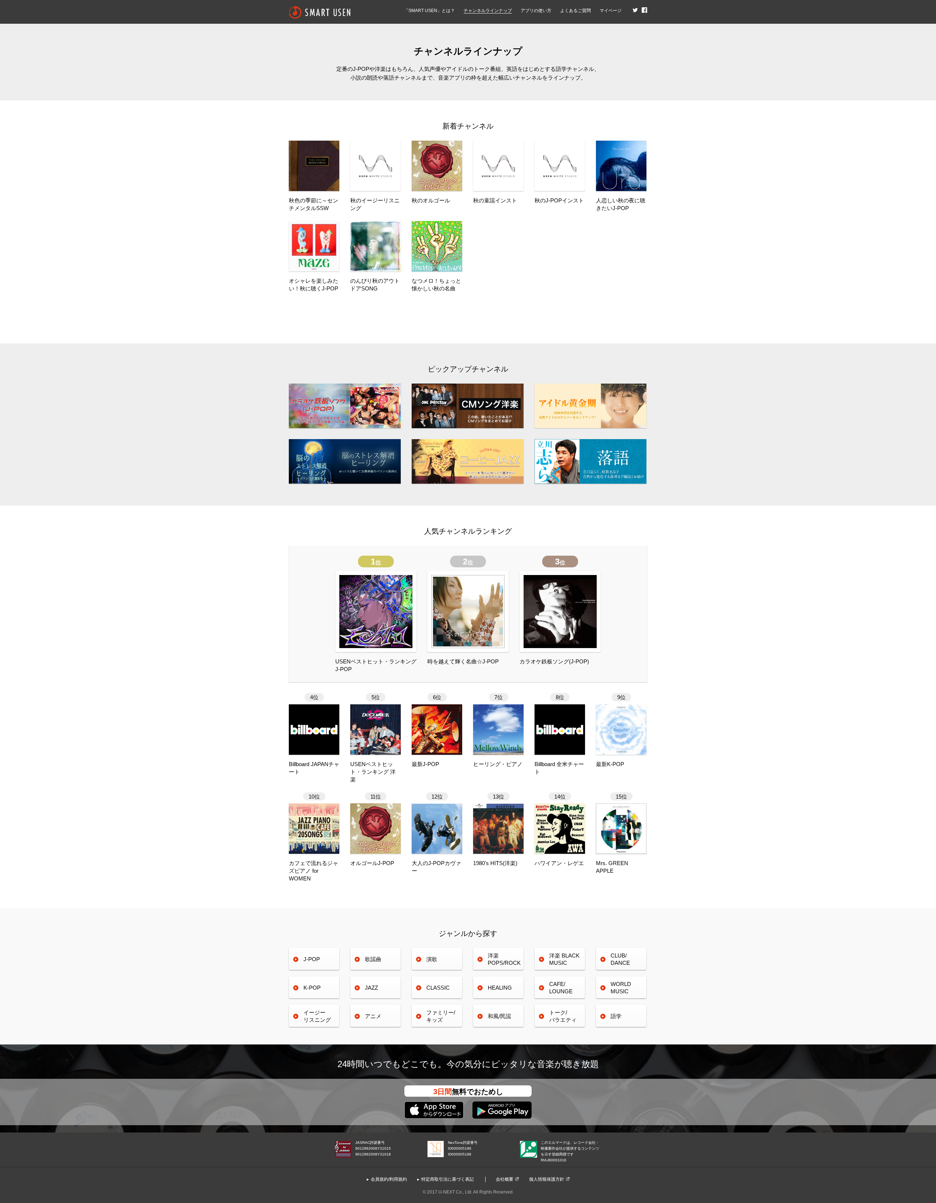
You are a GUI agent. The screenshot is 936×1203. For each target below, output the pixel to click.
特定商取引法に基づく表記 (447, 1179)
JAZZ (371, 988)
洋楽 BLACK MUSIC (564, 959)
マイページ (611, 10)
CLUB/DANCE (620, 959)
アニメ (373, 1016)
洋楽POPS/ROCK (504, 959)
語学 (616, 1016)
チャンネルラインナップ (488, 10)
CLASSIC (438, 988)
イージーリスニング (317, 1016)
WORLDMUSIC (621, 987)
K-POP (312, 988)
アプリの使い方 (536, 10)
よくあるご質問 (575, 10)
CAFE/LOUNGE (561, 987)
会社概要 (504, 1179)
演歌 (431, 959)
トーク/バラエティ (563, 1016)
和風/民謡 (499, 1016)
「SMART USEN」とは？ (429, 10)
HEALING (500, 988)
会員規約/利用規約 (389, 1179)
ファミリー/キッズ (440, 1016)
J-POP (311, 959)
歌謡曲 (373, 959)
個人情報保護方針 (546, 1179)
